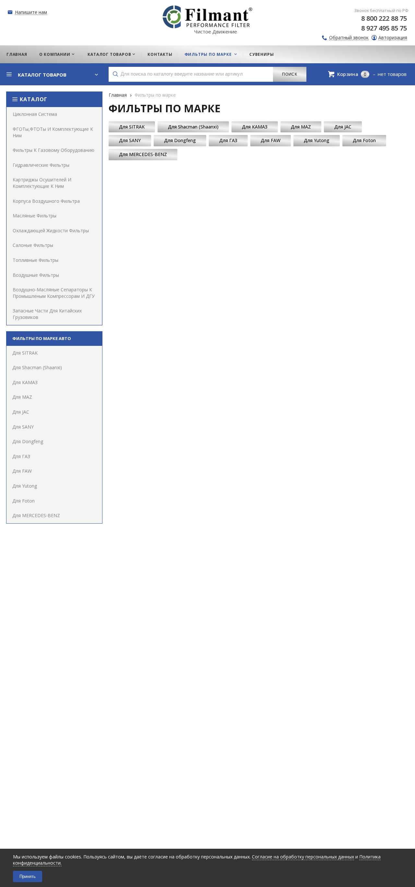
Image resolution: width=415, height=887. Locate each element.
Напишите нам (31, 12)
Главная (118, 95)
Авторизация (392, 37)
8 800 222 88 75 (384, 18)
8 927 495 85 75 (384, 28)
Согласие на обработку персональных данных (303, 857)
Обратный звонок (349, 37)
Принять (27, 876)
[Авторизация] (412, 3)
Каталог (33, 99)
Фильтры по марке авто (41, 338)
